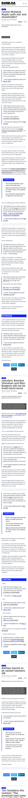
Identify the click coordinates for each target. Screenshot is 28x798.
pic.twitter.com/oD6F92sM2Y (11, 592)
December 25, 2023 (8, 294)
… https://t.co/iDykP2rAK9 (15, 213)
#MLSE (5, 213)
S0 (19, 287)
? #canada (14, 639)
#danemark (20, 639)
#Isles (16, 447)
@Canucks (6, 280)
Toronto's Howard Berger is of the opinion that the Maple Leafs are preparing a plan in (14, 170)
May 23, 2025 (6, 81)
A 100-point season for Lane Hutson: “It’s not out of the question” (14, 746)
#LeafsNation (15, 215)
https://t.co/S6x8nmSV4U (10, 620)
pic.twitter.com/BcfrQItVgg (16, 641)
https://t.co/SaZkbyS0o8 (10, 604)
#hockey (5, 641)
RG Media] (5, 630)
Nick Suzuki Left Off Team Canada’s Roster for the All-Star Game (15, 734)
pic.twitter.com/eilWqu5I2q (11, 118)
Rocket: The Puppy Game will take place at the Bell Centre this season (16, 519)
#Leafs (16, 208)
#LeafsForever (7, 215)
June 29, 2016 (7, 344)
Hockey (3, 9)
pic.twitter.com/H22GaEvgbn (11, 289)
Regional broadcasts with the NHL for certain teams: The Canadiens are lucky (16, 189)
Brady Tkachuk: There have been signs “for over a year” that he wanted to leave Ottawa (15, 740)
